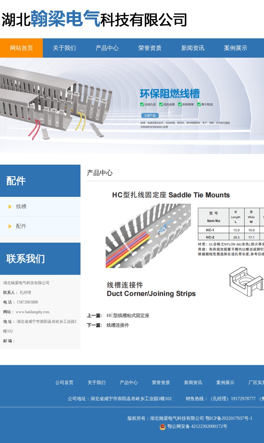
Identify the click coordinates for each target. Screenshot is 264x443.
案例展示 (235, 48)
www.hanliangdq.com (32, 312)
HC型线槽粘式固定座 (128, 315)
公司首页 (65, 382)
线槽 (21, 206)
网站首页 (21, 48)
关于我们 (64, 48)
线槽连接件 (118, 325)
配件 (21, 226)
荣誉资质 (150, 48)
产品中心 (107, 48)
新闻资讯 (192, 48)
